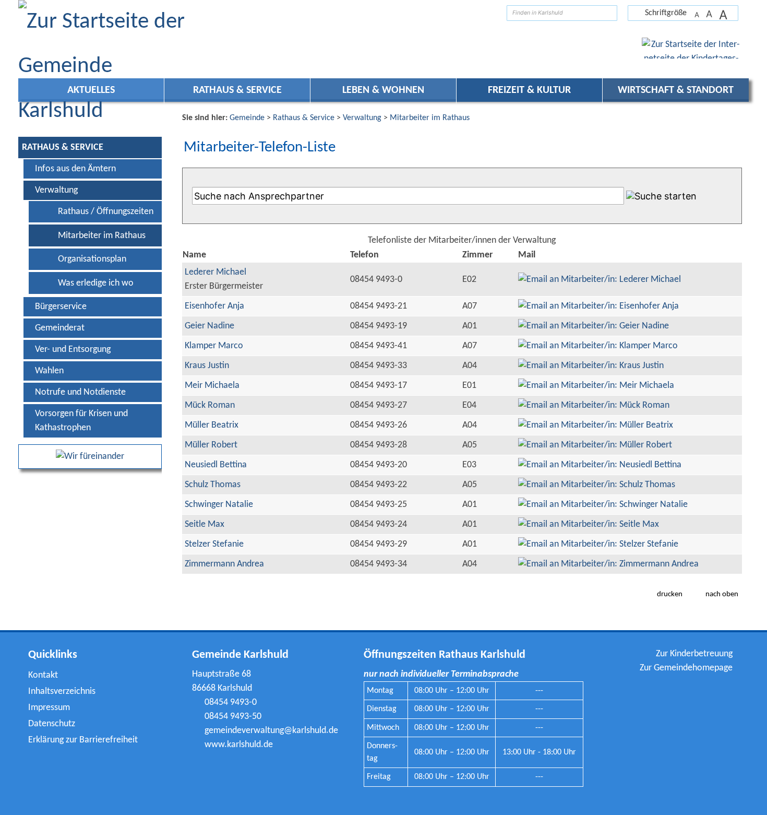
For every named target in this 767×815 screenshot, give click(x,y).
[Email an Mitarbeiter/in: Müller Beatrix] (595, 425)
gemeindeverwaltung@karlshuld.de (271, 731)
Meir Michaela (212, 386)
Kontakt (43, 675)
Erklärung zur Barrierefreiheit (83, 740)
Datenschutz (51, 724)
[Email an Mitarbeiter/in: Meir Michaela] (596, 386)
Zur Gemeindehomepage (686, 668)
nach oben (721, 594)
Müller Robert (211, 445)
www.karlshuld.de (239, 745)
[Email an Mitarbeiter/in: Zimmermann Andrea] (608, 564)
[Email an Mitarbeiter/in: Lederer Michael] (599, 280)
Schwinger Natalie (219, 505)
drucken (669, 594)
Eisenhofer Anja (214, 306)
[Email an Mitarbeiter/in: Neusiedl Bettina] (599, 465)
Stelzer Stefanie (214, 544)
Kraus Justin (207, 366)
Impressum (49, 708)
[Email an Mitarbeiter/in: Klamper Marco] (598, 346)
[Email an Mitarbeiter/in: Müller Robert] (595, 445)
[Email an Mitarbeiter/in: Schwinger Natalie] (603, 505)
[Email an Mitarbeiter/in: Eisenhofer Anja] (598, 306)
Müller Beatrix (211, 425)
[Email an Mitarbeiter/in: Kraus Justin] (591, 366)
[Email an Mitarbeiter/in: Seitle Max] (588, 524)
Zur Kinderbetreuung (694, 654)
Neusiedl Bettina (216, 465)
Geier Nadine (209, 326)
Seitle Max (204, 524)
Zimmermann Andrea (224, 564)
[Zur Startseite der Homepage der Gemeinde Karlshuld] (490, 13)
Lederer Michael (215, 272)
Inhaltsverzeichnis (61, 691)
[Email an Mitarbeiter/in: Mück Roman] (593, 405)
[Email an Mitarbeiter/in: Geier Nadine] (593, 326)
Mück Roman (210, 405)
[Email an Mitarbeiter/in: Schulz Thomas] (596, 485)
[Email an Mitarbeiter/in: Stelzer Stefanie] (598, 544)
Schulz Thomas (213, 485)
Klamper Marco (214, 346)
